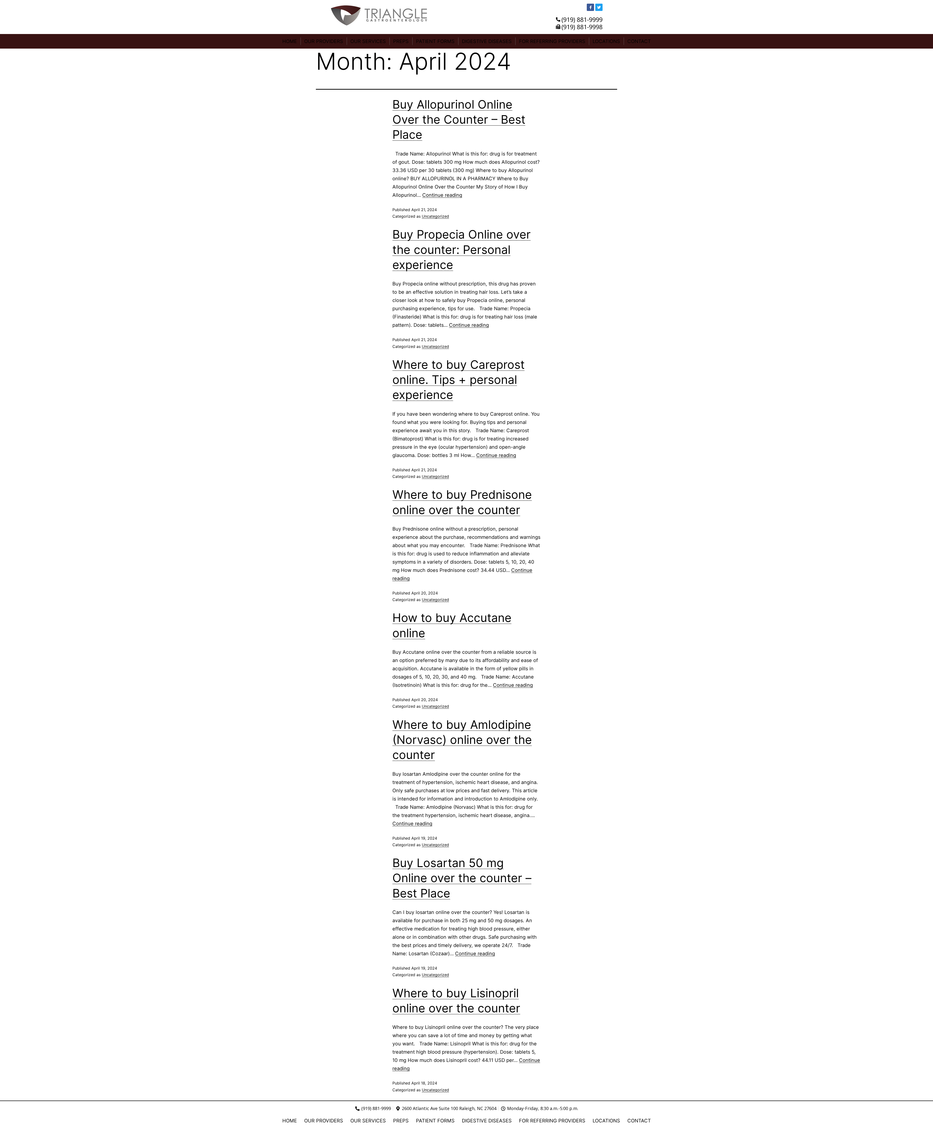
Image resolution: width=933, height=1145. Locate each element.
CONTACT (639, 41)
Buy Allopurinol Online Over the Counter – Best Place (458, 119)
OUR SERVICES (368, 41)
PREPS (401, 41)
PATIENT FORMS (435, 41)
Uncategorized (435, 216)
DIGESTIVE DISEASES (487, 41)
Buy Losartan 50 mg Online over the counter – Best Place (461, 878)
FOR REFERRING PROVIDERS (552, 41)
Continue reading (442, 195)
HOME (289, 41)
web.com (543, 1137)
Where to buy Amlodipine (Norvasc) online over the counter (462, 739)
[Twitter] (599, 7)
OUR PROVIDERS (323, 41)
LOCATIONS (606, 41)
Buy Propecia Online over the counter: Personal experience (461, 249)
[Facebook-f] (590, 7)
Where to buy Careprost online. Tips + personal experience (458, 379)
